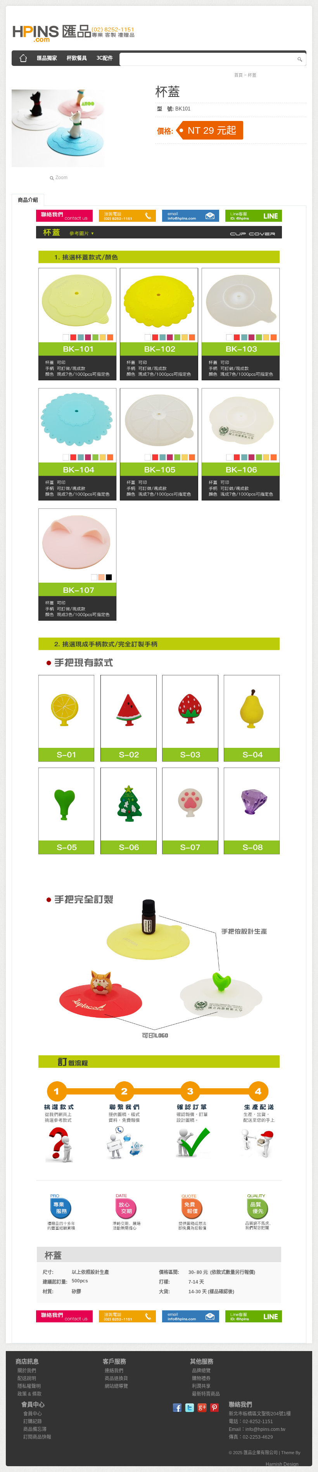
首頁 (238, 75)
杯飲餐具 (77, 58)
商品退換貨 (116, 1378)
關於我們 (26, 1371)
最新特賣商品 (206, 1394)
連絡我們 (114, 1371)
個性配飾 (57, 73)
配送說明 (26, 1378)
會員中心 (32, 1414)
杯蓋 (252, 75)
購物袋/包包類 (153, 73)
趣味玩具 (188, 73)
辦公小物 (87, 73)
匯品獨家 (47, 58)
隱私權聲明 (29, 1386)
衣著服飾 (117, 73)
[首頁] (23, 58)
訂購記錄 (32, 1421)
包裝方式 (218, 73)
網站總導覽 (116, 1386)
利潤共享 (201, 1386)
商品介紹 (28, 200)
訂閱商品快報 (37, 1437)
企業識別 (27, 73)
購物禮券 (201, 1378)
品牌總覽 (201, 1371)
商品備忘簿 (35, 1429)
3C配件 (105, 58)
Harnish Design (282, 1464)
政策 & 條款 (29, 1394)
